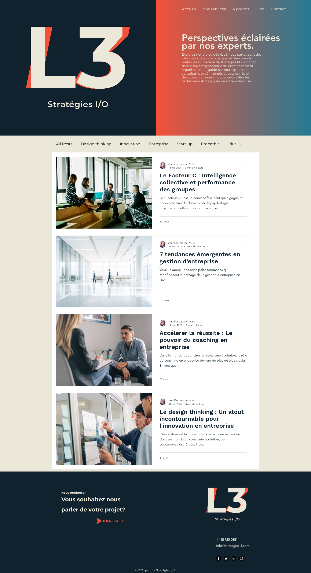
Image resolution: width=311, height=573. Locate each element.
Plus (232, 144)
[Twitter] (226, 558)
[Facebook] (218, 558)
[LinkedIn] (233, 558)
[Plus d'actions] (246, 165)
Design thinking (96, 144)
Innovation (130, 144)
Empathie (210, 144)
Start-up (185, 144)
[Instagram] (241, 558)
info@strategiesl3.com (233, 546)
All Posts (64, 144)
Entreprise (158, 144)
